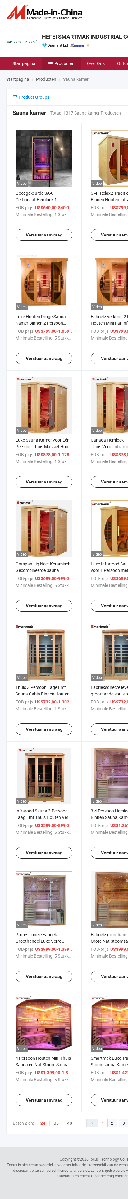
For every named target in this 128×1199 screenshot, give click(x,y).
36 (56, 1123)
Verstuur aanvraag (44, 234)
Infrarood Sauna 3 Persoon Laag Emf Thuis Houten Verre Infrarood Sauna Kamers (44, 817)
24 (42, 1123)
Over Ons (96, 63)
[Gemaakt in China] (45, 12)
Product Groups (33, 97)
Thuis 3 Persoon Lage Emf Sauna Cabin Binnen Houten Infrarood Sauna (43, 693)
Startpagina (23, 63)
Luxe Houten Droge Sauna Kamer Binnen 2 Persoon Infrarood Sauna (41, 323)
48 (69, 1123)
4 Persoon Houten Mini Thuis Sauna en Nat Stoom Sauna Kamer (43, 1064)
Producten (64, 63)
